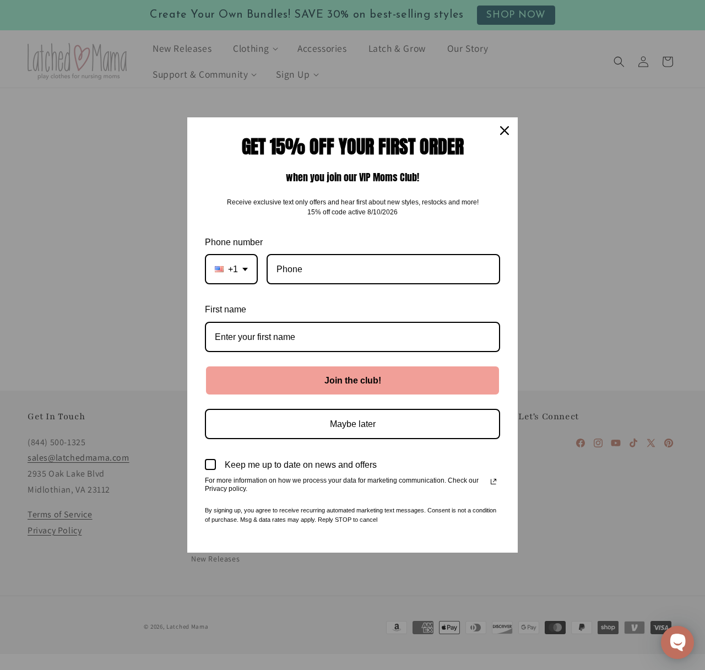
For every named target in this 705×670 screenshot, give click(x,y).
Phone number (234, 242)
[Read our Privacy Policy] (493, 481)
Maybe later (353, 424)
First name (225, 309)
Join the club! (352, 380)
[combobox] (231, 269)
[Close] (504, 130)
